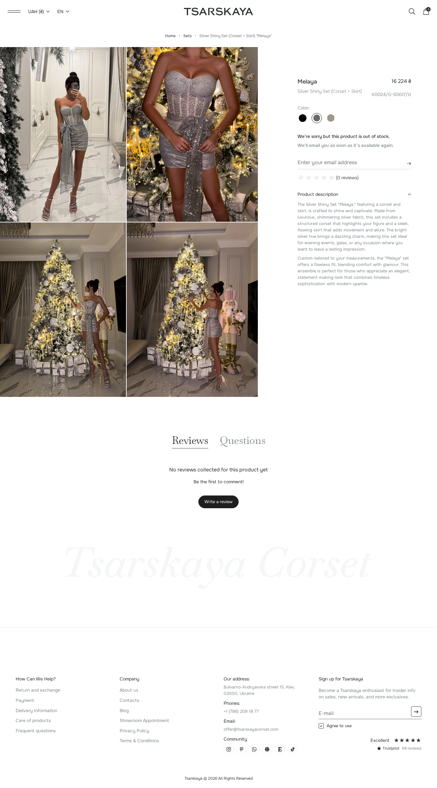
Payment (25, 700)
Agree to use (339, 725)
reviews (411, 748)
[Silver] (317, 118)
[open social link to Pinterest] (241, 749)
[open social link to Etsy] (280, 749)
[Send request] (406, 163)
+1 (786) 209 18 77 (241, 711)
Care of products (33, 720)
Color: (304, 107)
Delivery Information (36, 710)
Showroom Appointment (144, 720)
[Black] (303, 118)
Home (170, 35)
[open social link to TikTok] (293, 749)
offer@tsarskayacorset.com (251, 729)
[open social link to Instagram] (229, 749)
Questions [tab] (243, 441)
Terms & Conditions (139, 741)
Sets (187, 35)
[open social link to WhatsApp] (254, 749)
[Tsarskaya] (218, 11)
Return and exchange (38, 690)
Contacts (129, 700)
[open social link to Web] (267, 749)
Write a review (218, 501)
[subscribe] (416, 711)
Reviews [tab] (190, 441)
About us (129, 690)
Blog (124, 710)
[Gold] (331, 118)
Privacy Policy (134, 731)
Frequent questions (36, 731)
